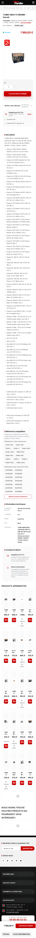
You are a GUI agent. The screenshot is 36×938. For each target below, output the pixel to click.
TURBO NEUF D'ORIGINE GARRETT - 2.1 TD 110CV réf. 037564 (6, 651)
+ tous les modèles (25, 22)
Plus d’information (21, 934)
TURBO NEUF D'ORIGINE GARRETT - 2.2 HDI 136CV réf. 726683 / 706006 (30, 733)
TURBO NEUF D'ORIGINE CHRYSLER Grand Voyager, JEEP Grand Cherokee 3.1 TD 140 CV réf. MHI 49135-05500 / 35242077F (14, 692)
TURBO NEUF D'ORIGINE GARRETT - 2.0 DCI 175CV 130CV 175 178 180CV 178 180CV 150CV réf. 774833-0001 (30, 692)
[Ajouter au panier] (6, 620)
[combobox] (18, 8)
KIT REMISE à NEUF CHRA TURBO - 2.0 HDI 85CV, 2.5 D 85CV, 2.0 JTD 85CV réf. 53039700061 (22, 773)
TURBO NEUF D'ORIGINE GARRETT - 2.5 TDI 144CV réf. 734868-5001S (22, 733)
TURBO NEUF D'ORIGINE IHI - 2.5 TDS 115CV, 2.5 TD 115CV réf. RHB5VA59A (22, 651)
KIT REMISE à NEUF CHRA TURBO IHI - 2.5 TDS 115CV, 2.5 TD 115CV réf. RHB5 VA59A (6, 692)
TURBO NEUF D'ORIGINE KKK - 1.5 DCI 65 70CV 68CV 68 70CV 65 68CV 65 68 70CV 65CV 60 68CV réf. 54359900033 (6, 611)
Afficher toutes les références (18, 496)
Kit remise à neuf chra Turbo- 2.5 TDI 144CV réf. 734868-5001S (14, 651)
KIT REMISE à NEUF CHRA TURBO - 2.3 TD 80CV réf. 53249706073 (14, 733)
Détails (29, 114)
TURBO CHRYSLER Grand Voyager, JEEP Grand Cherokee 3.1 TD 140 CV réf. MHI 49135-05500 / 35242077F (30, 773)
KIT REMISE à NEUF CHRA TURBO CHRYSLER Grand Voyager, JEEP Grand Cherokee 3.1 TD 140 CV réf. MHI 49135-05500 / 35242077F (22, 692)
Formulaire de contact (12, 912)
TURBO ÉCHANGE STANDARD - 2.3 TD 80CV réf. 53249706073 (6, 773)
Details (6, 934)
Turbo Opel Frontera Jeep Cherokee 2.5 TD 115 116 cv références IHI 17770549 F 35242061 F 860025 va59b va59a (14, 773)
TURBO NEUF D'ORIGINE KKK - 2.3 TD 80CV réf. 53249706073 (22, 611)
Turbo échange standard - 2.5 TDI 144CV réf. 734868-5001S (30, 651)
